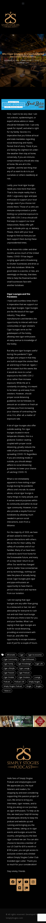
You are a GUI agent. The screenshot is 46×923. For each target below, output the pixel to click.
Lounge (37, 677)
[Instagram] (33, 882)
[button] (23, 3)
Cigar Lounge (24, 668)
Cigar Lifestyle (9, 668)
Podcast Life (19, 681)
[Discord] (20, 888)
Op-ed (37, 60)
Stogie (28, 686)
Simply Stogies (34, 681)
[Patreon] (26, 888)
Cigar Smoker (9, 677)
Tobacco (7, 690)
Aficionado (11, 655)
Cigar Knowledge (24, 664)
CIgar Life (39, 664)
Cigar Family (8, 664)
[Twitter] (20, 882)
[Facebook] (13, 882)
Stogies (39, 686)
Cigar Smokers (24, 677)
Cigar (22, 655)
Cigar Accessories (35, 655)
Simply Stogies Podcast (13, 686)
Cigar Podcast (24, 672)
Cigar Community (10, 659)
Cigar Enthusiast (28, 659)
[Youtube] (26, 882)
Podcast (7, 681)
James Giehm (27, 60)
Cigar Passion (9, 672)
